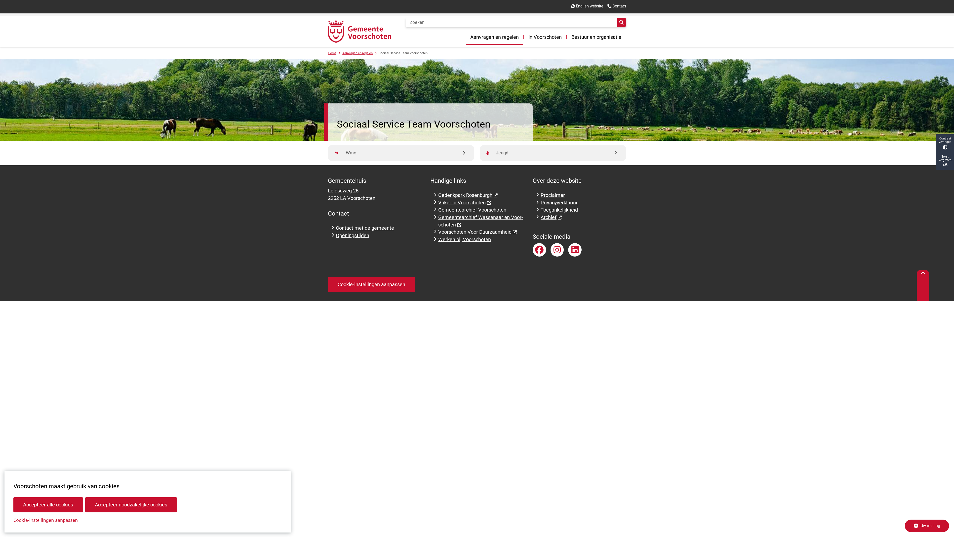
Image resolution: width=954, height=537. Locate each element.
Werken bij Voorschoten (464, 239)
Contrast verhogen (945, 140)
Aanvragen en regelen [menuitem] (494, 37)
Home (332, 53)
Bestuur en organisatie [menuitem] (596, 37)
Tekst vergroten (945, 158)
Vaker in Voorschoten (462, 203)
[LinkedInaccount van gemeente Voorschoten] (575, 250)
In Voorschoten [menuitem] (545, 37)
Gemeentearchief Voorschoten (472, 210)
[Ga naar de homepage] (359, 31)
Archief (548, 217)
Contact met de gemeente (365, 228)
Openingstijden (352, 235)
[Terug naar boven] (923, 285)
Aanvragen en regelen (357, 53)
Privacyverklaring (560, 203)
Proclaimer (553, 195)
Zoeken (621, 22)
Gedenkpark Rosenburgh (465, 195)
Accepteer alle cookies (48, 505)
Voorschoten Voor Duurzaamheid (475, 232)
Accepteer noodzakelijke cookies (131, 505)
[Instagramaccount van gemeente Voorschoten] (557, 250)
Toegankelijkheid (559, 210)
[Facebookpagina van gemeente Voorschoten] (539, 250)
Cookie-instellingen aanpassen (45, 520)
